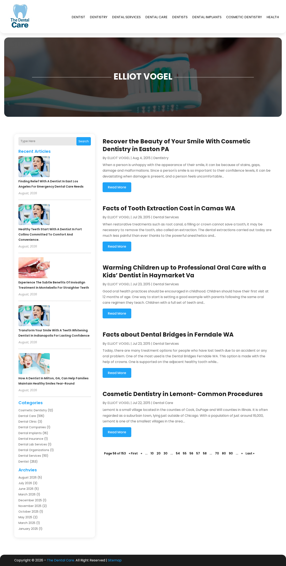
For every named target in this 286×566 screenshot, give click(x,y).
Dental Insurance (30, 439)
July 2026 (25, 483)
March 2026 (27, 494)
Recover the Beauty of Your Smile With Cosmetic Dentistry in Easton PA (176, 145)
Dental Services (126, 17)
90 (231, 453)
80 (224, 453)
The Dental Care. (61, 560)
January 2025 (28, 529)
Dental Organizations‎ (33, 450)
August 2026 (27, 477)
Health (273, 17)
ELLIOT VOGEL (118, 158)
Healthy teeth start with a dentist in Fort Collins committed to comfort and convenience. (50, 234)
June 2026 (25, 489)
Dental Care (156, 17)
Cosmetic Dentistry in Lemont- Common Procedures (183, 394)
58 (205, 453)
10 (152, 453)
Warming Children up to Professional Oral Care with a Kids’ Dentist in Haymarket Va (184, 271)
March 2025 (26, 523)
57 (198, 453)
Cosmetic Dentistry (244, 17)
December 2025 (30, 500)
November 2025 (29, 506)
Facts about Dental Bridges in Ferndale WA (168, 335)
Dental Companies (32, 427)
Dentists (180, 17)
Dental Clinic (27, 421)
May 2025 (25, 517)
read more (117, 187)
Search (84, 141)
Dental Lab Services (32, 444)
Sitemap (115, 560)
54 (178, 453)
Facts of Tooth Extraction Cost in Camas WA (169, 208)
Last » (250, 453)
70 (217, 453)
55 (185, 453)
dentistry (98, 17)
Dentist (78, 17)
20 (159, 453)
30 (165, 453)
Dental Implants (207, 17)
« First (133, 453)
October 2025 (28, 511)
